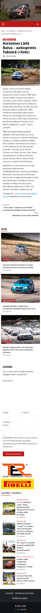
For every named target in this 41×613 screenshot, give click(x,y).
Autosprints (11, 39)
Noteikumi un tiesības (24, 593)
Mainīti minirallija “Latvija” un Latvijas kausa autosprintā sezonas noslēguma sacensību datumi (25, 529)
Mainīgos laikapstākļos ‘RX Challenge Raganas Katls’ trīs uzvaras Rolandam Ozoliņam (18, 349)
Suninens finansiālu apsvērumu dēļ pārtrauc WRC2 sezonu (26, 578)
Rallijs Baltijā (24, 499)
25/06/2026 (8, 355)
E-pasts (26, 412)
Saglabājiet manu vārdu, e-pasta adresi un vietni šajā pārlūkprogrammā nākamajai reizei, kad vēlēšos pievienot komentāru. (20, 442)
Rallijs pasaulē (21, 540)
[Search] (37, 24)
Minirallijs (23, 521)
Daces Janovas (21, 193)
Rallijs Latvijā (21, 556)
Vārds (6, 412)
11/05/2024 (11, 56)
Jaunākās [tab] (5, 492)
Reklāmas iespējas (19, 598)
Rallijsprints (30, 556)
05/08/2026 (8, 311)
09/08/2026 (8, 270)
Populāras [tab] (16, 492)
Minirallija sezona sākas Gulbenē (25, 214)
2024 (4, 39)
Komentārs (8, 381)
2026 (4, 300)
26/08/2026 (22, 517)
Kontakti (9, 593)
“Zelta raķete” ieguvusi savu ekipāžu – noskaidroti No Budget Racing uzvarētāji (19, 207)
